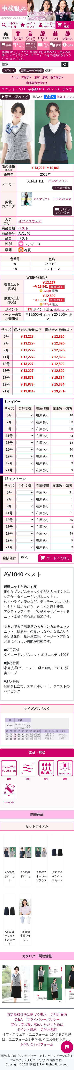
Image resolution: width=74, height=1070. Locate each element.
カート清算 (68, 25)
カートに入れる (58, 558)
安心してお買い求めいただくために (37, 1024)
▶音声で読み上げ (15, 97)
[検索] (64, 64)
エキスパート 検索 (9, 25)
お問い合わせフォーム (37, 1044)
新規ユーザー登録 (32, 70)
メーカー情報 (62, 187)
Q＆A (19, 1019)
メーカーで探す (19, 77)
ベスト (52, 89)
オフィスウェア (30, 221)
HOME (6, 38)
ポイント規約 (27, 1029)
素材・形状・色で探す (47, 77)
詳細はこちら (65, 96)
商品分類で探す (35, 82)
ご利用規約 (49, 1029)
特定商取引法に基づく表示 (26, 1014)
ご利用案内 (59, 1014)
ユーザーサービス (49, 25)
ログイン (8, 70)
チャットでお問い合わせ (67, 1047)
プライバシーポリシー (43, 1019)
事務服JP (35, 89)
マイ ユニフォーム (27, 25)
